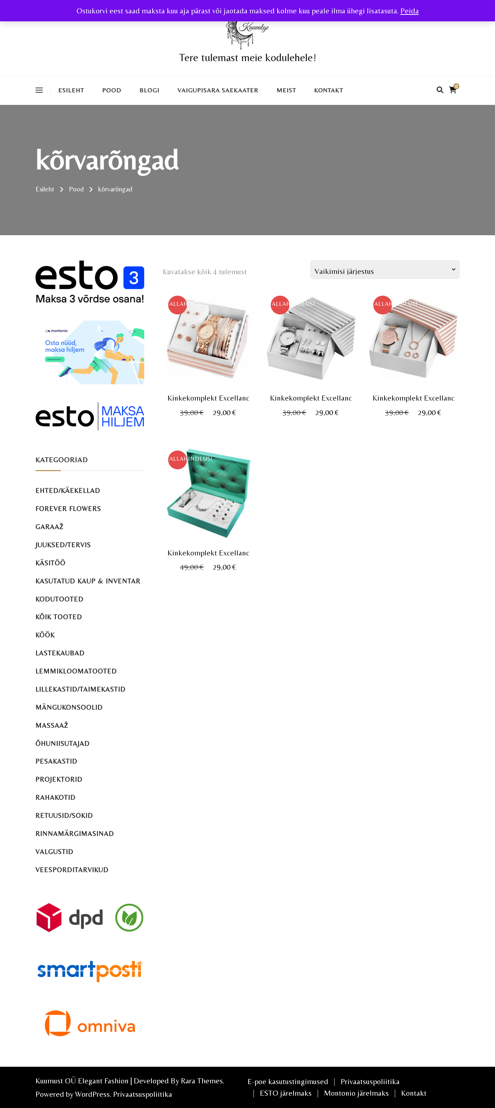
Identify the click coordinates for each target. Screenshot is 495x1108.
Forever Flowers (68, 508)
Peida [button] (409, 10)
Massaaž (52, 725)
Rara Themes (202, 1080)
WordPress (92, 1094)
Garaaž (50, 526)
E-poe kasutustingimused (288, 1081)
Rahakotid (56, 797)
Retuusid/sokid (64, 815)
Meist (286, 90)
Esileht (71, 90)
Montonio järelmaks (356, 1093)
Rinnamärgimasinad (75, 833)
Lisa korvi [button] (208, 339)
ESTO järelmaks (286, 1093)
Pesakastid (57, 761)
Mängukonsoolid (69, 707)
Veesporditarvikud (72, 870)
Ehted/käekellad (68, 490)
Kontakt (328, 90)
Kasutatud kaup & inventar (88, 581)
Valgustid (55, 851)
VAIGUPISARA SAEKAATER (218, 90)
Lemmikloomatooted (76, 671)
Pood (111, 90)
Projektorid (59, 779)
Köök (45, 635)
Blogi (149, 90)
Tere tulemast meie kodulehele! (247, 57)
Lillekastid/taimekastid (81, 689)
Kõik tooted (59, 617)
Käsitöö (51, 563)
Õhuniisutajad (63, 743)
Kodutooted (60, 599)
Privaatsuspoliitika (142, 1094)
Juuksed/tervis (63, 545)
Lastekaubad (60, 653)
